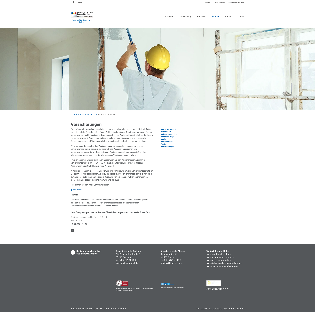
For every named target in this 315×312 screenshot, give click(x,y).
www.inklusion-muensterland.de (222, 266)
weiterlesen (76, 221)
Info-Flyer (77, 190)
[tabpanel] (157, 69)
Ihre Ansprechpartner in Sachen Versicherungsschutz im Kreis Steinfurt (110, 212)
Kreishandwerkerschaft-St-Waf (229, 2)
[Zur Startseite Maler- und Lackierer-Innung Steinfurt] (82, 16)
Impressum (201, 309)
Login (207, 2)
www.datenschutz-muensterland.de (224, 263)
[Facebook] (73, 2)
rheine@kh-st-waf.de (171, 263)
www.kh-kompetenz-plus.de (220, 257)
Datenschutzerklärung (221, 309)
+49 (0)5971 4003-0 (126, 260)
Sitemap (240, 309)
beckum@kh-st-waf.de (127, 263)
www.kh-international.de (218, 260)
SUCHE (81, 2)
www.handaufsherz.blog (218, 254)
